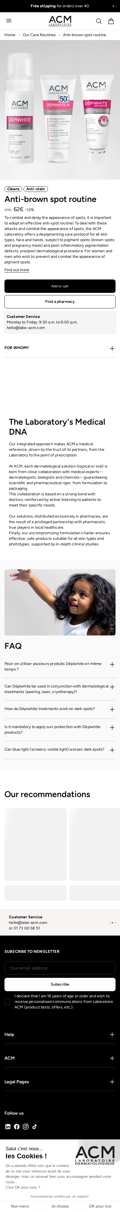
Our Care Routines (39, 35)
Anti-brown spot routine (84, 35)
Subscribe (60, 984)
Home (10, 35)
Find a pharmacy (60, 301)
